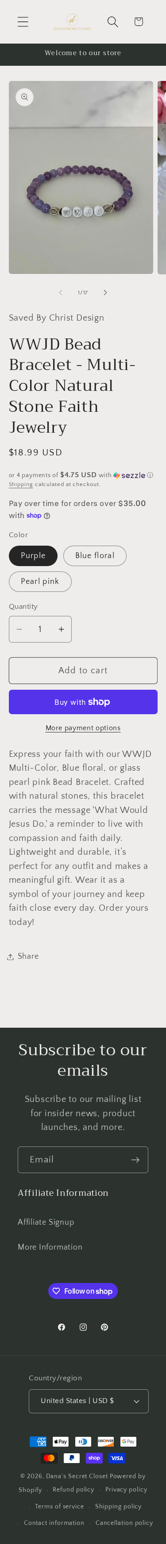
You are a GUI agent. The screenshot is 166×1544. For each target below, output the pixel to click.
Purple (33, 555)
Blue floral (95, 555)
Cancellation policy (124, 1523)
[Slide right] (105, 292)
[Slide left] (60, 292)
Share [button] (28, 956)
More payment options (83, 728)
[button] (22, 21)
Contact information (54, 1523)
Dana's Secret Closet (77, 1476)
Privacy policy (126, 1489)
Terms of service (59, 1506)
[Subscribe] (135, 1160)
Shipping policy (118, 1506)
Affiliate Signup (46, 1222)
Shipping (21, 484)
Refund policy (73, 1489)
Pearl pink (40, 581)
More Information (50, 1247)
